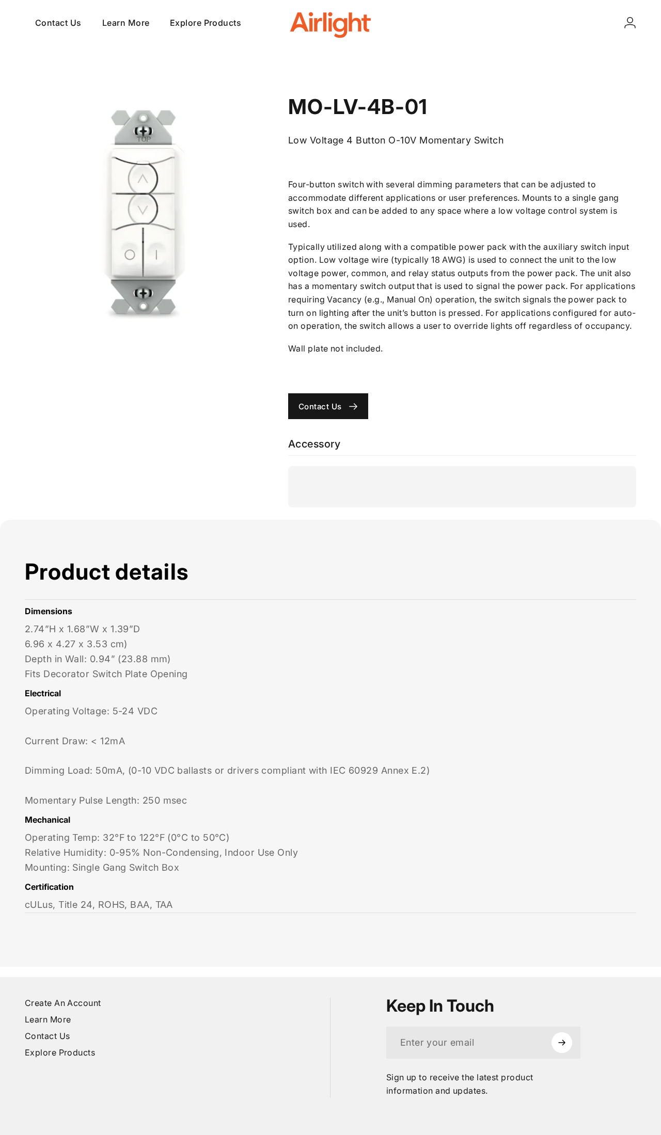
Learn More (48, 1019)
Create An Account (63, 1003)
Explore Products (60, 1052)
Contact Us (47, 1036)
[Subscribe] (562, 1042)
